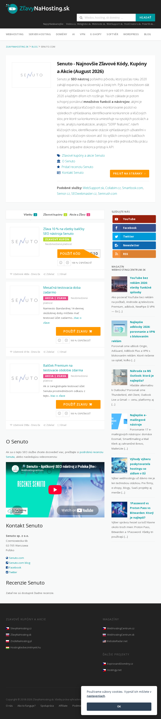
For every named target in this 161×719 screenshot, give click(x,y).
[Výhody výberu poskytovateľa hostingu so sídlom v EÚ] (119, 465)
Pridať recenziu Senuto (77, 167)
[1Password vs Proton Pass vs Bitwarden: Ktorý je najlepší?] (119, 509)
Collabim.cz (113, 188)
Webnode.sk (98, 23)
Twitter (13, 572)
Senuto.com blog (19, 563)
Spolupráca (47, 705)
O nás (9, 705)
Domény (61, 34)
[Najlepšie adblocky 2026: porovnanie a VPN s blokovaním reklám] (119, 328)
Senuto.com (16, 558)
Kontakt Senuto (73, 172)
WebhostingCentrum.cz (120, 628)
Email (63, 274)
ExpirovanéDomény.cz (120, 663)
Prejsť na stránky (128, 173)
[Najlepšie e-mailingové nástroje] (119, 421)
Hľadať (145, 17)
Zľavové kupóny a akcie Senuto (83, 155)
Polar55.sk (147, 23)
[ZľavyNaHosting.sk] (38, 8)
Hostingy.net (114, 670)
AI (73, 34)
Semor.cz (63, 193)
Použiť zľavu (76, 331)
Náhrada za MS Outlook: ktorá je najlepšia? (142, 375)
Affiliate (63, 705)
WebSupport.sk (115, 23)
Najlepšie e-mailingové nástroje (138, 420)
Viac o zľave (57, 395)
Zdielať (50, 274)
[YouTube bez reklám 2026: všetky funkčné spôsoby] (119, 284)
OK (119, 706)
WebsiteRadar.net (116, 641)
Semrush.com (107, 193)
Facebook (15, 567)
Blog (147, 34)
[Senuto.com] (31, 75)
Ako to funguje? (26, 705)
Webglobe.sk (84, 23)
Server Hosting (40, 34)
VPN (82, 34)
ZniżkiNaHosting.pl (21, 641)
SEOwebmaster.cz (84, 193)
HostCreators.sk (132, 23)
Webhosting (15, 34)
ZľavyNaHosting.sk (20, 634)
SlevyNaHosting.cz (21, 628)
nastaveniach (96, 696)
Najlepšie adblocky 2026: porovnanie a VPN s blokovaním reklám (133, 331)
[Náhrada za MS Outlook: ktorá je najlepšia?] (119, 377)
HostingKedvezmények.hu (25, 647)
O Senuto (68, 161)
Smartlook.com (132, 188)
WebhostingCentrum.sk (120, 634)
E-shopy (96, 34)
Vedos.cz (71, 23)
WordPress (131, 34)
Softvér (112, 34)
